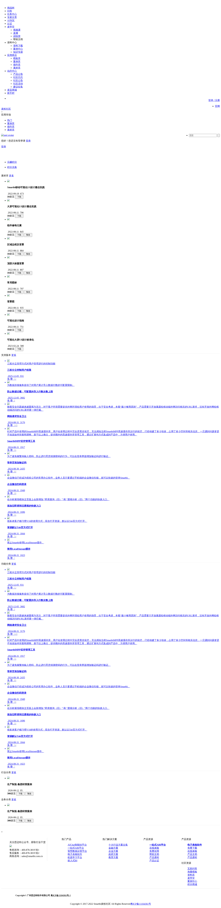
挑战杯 (10, 7)
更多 (11, 175)
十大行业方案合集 (118, 844)
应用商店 (12, 55)
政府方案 (113, 854)
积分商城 (192, 884)
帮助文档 (154, 854)
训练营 (16, 36)
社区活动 (18, 83)
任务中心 (12, 14)
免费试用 (154, 851)
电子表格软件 (75, 854)
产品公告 (18, 74)
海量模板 (192, 871)
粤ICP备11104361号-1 (61, 895)
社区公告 (18, 80)
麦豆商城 (12, 90)
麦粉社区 (6, 109)
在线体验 (154, 848)
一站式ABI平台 (76, 848)
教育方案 (113, 857)
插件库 (16, 64)
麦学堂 (10, 26)
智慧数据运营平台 (77, 851)
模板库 (16, 58)
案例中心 (18, 49)
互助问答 (192, 868)
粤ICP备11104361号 (140, 904)
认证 (9, 23)
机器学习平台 (75, 857)
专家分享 (12, 17)
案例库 (16, 61)
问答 (9, 11)
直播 (15, 33)
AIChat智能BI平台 (77, 844)
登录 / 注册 (214, 100)
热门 (9, 120)
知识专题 (18, 52)
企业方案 (113, 851)
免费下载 (192, 848)
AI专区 (11, 20)
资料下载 (18, 45)
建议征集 (18, 86)
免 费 (10, 379)
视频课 (16, 30)
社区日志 (18, 77)
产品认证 (154, 860)
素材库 (16, 67)
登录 (28, 140)
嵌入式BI (72, 860)
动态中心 (12, 71)
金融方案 (113, 848)
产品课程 (154, 857)
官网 (217, 106)
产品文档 (192, 854)
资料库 (191, 875)
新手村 (10, 93)
